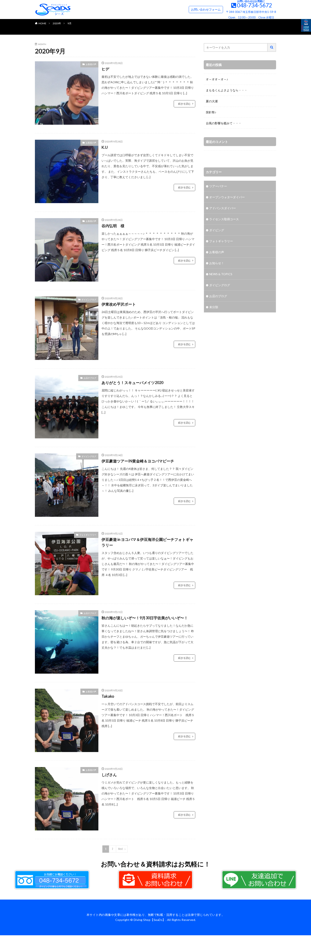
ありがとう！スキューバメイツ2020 (132, 382)
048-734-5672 (254, 5)
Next (120, 849)
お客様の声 (91, 64)
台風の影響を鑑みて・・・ (223, 123)
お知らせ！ (216, 263)
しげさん (109, 774)
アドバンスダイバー (222, 208)
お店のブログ (90, 378)
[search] (272, 47)
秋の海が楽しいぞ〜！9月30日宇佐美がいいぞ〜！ (145, 617)
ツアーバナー (218, 186)
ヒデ (105, 69)
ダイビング (216, 230)
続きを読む (184, 103)
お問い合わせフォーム (206, 9)
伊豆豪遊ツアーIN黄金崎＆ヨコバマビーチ (138, 461)
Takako (108, 696)
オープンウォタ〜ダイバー (227, 197)
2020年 (57, 23)
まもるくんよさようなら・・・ (226, 90)
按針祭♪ (211, 112)
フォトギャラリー (87, 534)
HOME (42, 23)
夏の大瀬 (212, 101)
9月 (69, 23)
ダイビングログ (88, 299)
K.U (105, 147)
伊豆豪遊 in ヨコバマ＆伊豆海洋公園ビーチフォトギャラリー (147, 542)
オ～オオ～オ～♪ (217, 79)
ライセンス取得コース (224, 219)
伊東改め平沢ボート (119, 304)
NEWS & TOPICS (220, 274)
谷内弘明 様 (113, 225)
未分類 (213, 307)
